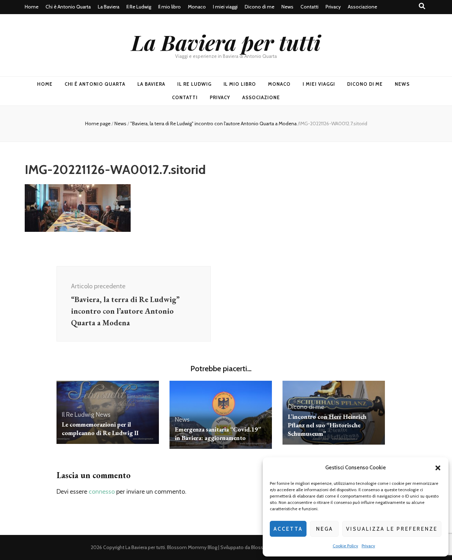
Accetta (288, 529)
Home (31, 7)
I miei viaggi (225, 7)
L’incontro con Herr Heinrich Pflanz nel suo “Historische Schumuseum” (327, 425)
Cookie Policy (345, 545)
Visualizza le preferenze (392, 529)
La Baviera (108, 7)
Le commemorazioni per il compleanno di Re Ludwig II (100, 428)
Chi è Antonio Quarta (68, 7)
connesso (102, 491)
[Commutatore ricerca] (422, 6)
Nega (324, 529)
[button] (437, 467)
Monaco (197, 7)
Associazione (362, 7)
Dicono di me (259, 7)
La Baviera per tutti (226, 42)
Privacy (368, 545)
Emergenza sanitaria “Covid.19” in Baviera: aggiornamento (218, 433)
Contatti (310, 7)
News (287, 7)
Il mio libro (169, 7)
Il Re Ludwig (138, 7)
